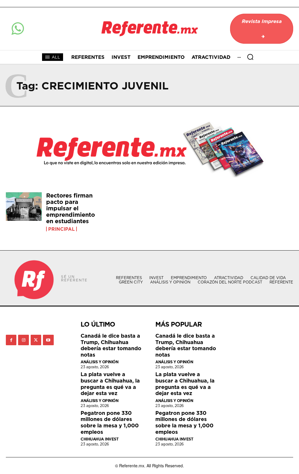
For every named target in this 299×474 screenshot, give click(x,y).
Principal (61, 229)
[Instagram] (23, 340)
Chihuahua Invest (99, 439)
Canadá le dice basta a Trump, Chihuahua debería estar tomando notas (111, 345)
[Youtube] (48, 340)
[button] (250, 57)
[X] (36, 340)
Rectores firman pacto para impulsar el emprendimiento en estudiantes (70, 208)
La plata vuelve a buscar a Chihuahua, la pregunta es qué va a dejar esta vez (110, 384)
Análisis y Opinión (99, 362)
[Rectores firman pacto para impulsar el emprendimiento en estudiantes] (24, 206)
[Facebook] (11, 340)
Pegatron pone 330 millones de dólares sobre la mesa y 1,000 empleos (110, 422)
